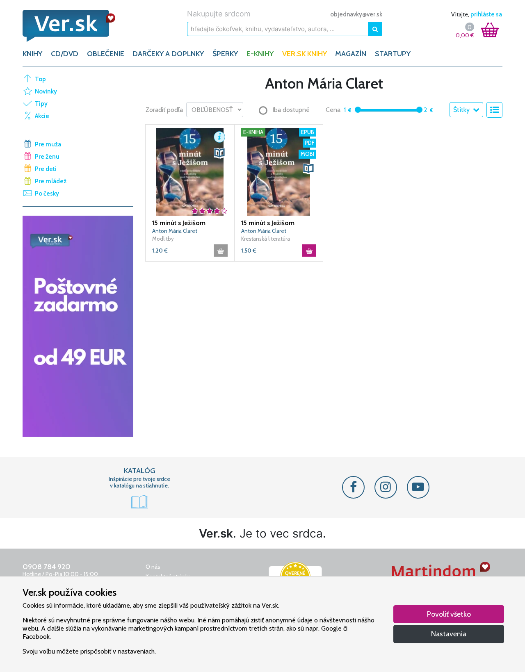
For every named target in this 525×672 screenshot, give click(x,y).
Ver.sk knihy (304, 53)
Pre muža (48, 144)
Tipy (41, 103)
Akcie (42, 116)
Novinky (46, 91)
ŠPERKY (225, 53)
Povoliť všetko (449, 614)
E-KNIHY (260, 53)
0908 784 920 (47, 566)
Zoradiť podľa (164, 110)
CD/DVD (64, 53)
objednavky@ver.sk (356, 14)
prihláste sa (486, 14)
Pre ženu (47, 156)
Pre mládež (50, 181)
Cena (333, 110)
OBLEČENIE (105, 53)
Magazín (350, 53)
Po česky (47, 193)
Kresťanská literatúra (265, 238)
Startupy (393, 53)
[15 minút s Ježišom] (190, 171)
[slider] (358, 110)
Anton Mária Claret (174, 231)
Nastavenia (448, 633)
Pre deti (46, 169)
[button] (219, 137)
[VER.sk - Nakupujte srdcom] (77, 26)
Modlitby (163, 238)
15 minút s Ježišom (178, 223)
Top (40, 79)
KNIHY (32, 53)
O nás (153, 566)
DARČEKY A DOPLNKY (168, 53)
